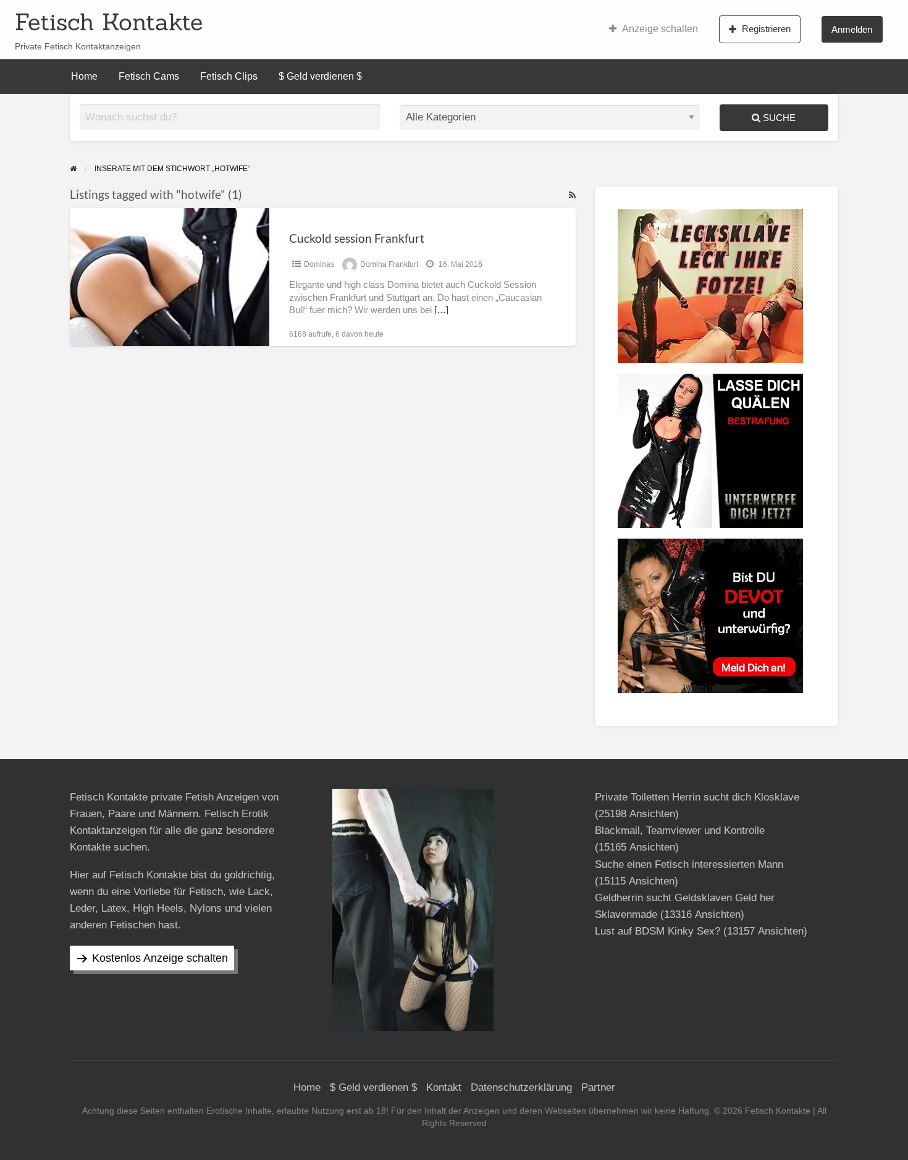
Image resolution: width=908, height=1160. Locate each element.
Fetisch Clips (229, 76)
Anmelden (851, 29)
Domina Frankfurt (389, 264)
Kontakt (443, 1087)
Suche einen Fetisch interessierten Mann (689, 864)
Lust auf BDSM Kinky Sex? (657, 931)
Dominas (319, 264)
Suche (778, 117)
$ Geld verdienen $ (320, 76)
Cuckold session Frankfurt (356, 238)
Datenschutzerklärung (521, 1087)
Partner (598, 1087)
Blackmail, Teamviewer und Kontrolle (680, 830)
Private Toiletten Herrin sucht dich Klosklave (697, 797)
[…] (441, 310)
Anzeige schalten (660, 28)
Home (84, 76)
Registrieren (766, 28)
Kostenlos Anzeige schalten (160, 958)
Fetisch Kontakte (109, 21)
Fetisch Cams (149, 76)
